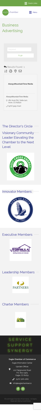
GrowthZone (26, 401)
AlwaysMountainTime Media (17, 97)
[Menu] (31, 3)
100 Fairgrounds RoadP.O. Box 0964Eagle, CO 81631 (22, 372)
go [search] (21, 55)
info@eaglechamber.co (22, 383)
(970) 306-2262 (22, 379)
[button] (5, 67)
